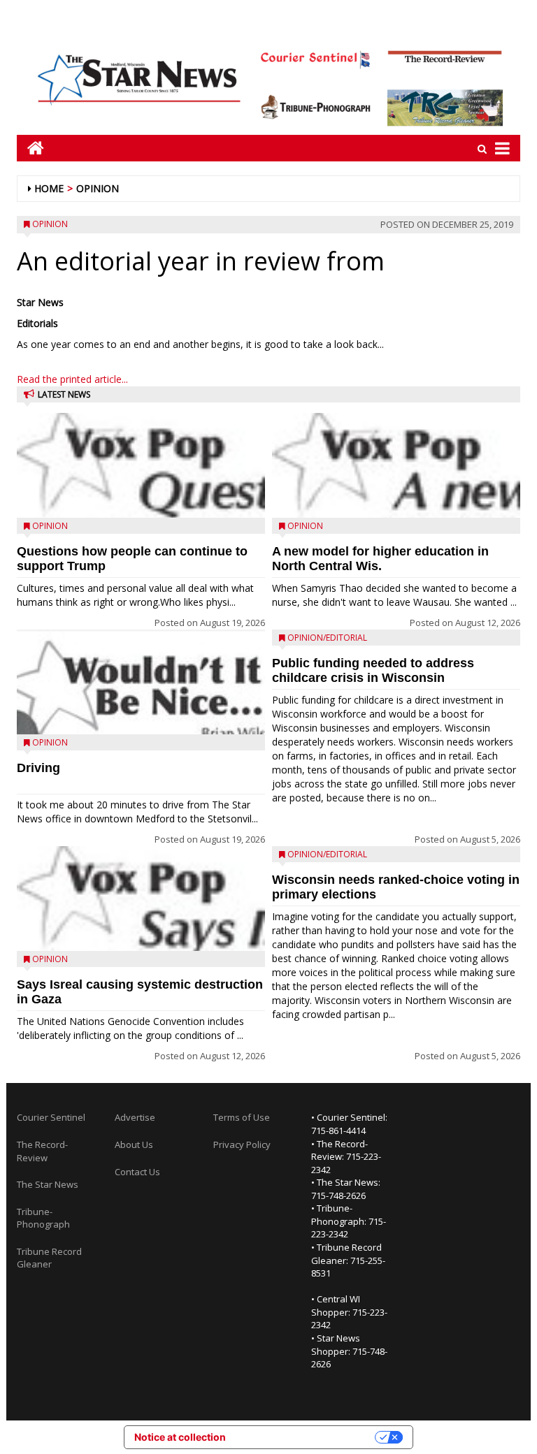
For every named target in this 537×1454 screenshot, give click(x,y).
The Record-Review (42, 1151)
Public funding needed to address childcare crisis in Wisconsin (373, 670)
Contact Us (137, 1171)
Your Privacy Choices (306, 1437)
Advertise (135, 1117)
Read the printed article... (72, 379)
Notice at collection (180, 1437)
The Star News (47, 1184)
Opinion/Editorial (327, 638)
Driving (38, 768)
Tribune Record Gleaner (49, 1258)
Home (49, 188)
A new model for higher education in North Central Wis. (380, 558)
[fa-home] (30, 148)
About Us (134, 1144)
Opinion (97, 188)
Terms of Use (241, 1117)
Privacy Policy (242, 1144)
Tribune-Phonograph (43, 1218)
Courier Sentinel (51, 1117)
